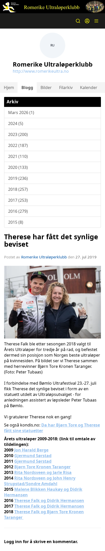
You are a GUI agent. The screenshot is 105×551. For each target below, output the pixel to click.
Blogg (27, 87)
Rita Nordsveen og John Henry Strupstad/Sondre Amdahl (39, 480)
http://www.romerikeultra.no (41, 71)
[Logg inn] (87, 21)
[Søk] (78, 21)
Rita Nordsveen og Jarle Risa (43, 472)
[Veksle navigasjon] (96, 21)
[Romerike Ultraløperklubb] (52, 6)
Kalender (88, 87)
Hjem (9, 87)
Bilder (46, 87)
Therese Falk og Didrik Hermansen (49, 500)
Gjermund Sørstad (32, 455)
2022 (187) (18, 145)
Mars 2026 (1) (21, 112)
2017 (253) (18, 200)
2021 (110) (18, 156)
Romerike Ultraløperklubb (44, 256)
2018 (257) (18, 189)
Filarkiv (66, 87)
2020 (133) (18, 167)
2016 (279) (18, 211)
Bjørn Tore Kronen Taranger (42, 467)
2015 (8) (15, 222)
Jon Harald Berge (31, 450)
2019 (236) (18, 178)
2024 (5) (15, 123)
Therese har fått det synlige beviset (51, 240)
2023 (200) (18, 134)
